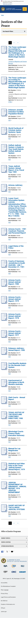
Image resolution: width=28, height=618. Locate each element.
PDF (9, 120)
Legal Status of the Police (16, 247)
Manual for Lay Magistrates (14, 449)
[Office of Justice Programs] (3, 9)
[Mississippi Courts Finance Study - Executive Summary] (4, 437)
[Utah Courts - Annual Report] (4, 403)
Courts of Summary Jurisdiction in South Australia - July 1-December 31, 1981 (16, 264)
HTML (10, 102)
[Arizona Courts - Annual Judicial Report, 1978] (4, 320)
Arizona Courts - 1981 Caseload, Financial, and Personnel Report (17, 231)
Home (2, 15)
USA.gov (3, 608)
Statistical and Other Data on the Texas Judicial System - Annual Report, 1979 (16, 467)
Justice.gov (4, 611)
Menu (25, 9)
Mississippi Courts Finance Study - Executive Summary (16, 433)
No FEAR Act (4, 600)
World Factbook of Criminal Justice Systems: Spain (15, 130)
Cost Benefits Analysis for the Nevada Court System (17, 365)
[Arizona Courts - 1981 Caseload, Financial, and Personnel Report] (4, 235)
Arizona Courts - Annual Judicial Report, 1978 (15, 316)
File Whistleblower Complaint (8, 586)
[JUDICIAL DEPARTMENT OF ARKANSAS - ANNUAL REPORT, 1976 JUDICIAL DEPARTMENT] (4, 488)
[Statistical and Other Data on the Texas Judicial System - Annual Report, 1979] (4, 469)
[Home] (14, 9)
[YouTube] (12, 552)
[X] (8, 552)
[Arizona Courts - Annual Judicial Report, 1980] (4, 286)
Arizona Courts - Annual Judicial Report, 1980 (15, 282)
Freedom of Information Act (8, 604)
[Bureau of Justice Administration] (5, 567)
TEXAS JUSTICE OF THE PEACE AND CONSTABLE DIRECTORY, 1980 (16, 415)
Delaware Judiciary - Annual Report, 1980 (16, 349)
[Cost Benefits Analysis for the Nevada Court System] (4, 369)
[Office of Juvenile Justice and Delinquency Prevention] (5, 573)
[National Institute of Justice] (22, 567)
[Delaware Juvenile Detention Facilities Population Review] (4, 116)
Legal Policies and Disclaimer (8, 597)
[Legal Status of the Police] (4, 252)
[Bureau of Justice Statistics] (14, 568)
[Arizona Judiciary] (4, 191)
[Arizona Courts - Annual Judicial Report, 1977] (4, 337)
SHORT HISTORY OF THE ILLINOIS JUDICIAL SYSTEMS (16, 507)
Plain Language (4, 590)
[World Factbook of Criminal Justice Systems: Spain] (4, 134)
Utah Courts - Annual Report (16, 398)
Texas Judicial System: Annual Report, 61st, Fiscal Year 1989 (16, 169)
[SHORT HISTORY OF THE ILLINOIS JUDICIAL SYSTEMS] (4, 511)
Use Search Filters (8, 31)
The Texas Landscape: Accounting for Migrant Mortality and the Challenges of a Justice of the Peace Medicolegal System (17, 52)
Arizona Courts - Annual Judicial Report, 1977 (15, 333)
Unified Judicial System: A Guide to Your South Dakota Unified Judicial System (16, 149)
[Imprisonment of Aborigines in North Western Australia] (4, 386)
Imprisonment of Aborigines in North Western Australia (16, 382)
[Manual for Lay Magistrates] (4, 454)
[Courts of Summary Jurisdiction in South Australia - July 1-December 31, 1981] (4, 267)
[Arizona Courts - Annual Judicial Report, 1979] (4, 303)
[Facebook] (2, 552)
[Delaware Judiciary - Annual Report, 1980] (4, 354)
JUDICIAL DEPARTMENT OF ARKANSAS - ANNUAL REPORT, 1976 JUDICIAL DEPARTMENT (17, 487)
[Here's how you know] (14, 2)
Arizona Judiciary (15, 185)
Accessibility (4, 582)
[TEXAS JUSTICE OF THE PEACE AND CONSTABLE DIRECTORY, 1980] (4, 418)
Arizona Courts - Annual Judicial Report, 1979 (15, 299)
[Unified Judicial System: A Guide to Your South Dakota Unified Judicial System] (4, 151)
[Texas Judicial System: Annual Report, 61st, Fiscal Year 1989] (4, 172)
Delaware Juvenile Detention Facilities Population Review (16, 112)
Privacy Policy (4, 593)
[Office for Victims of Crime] (14, 573)
